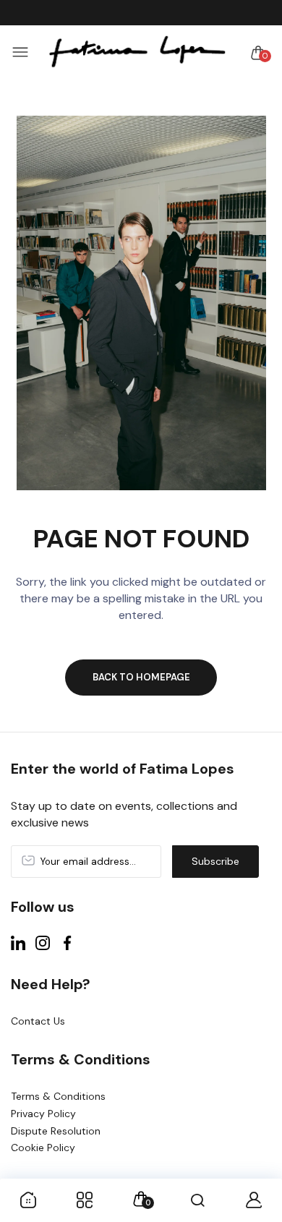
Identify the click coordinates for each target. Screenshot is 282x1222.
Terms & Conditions (58, 1096)
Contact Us (38, 1020)
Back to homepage (141, 677)
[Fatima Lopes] (137, 52)
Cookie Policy (43, 1147)
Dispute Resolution (56, 1130)
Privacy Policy (43, 1113)
